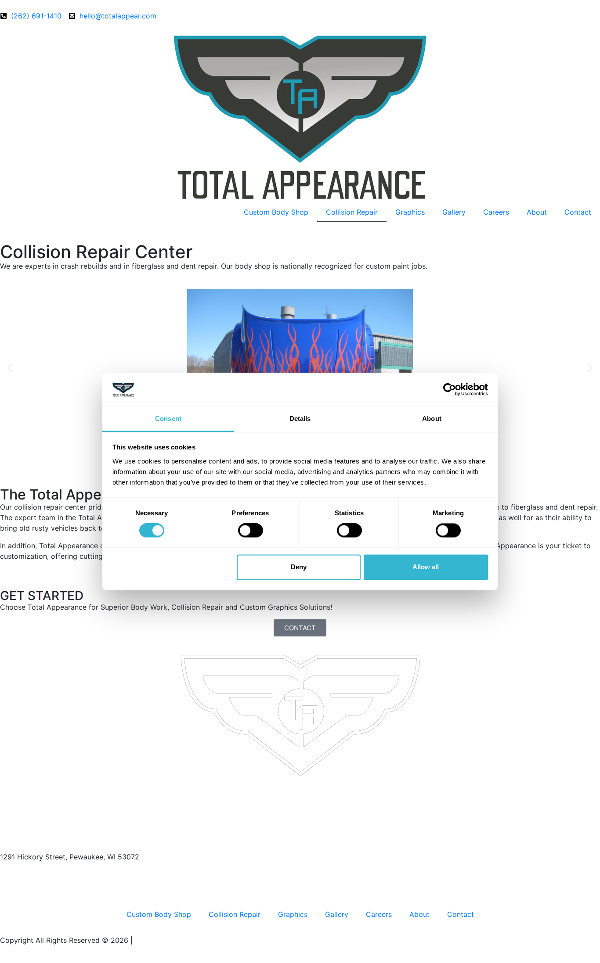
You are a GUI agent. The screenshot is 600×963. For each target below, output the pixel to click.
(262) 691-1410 (27, 874)
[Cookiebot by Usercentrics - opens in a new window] (449, 389)
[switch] (250, 531)
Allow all (425, 567)
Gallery (454, 212)
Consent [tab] (168, 418)
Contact (577, 212)
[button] (9, 368)
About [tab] (431, 418)
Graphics (410, 212)
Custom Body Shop (276, 212)
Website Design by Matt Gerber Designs (201, 940)
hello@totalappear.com (38, 892)
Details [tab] (300, 418)
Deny (299, 567)
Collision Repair (352, 212)
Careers (496, 212)
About (537, 212)
